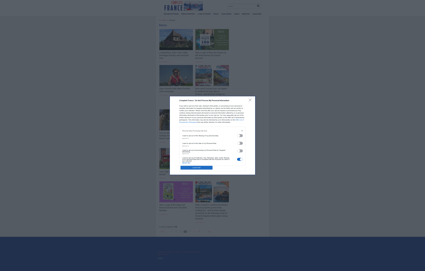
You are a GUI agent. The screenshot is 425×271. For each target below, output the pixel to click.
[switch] (240, 135)
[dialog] (212, 135)
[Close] (251, 101)
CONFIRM (196, 168)
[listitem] (212, 131)
